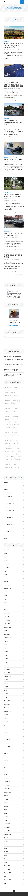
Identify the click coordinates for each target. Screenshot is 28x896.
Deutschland (8, 390)
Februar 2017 (6, 732)
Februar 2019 (7, 662)
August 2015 (6, 795)
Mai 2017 (6, 722)
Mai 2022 (6, 606)
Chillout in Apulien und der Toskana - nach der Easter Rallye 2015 (12, 196)
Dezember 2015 (7, 781)
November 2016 (7, 743)
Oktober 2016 (7, 746)
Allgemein (6, 482)
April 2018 (6, 690)
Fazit (6, 456)
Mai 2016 (6, 764)
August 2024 (6, 571)
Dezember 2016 (7, 739)
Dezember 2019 (7, 634)
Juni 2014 (6, 844)
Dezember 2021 (7, 613)
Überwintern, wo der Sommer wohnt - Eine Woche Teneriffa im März (12, 375)
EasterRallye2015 (8, 157)
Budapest (17, 467)
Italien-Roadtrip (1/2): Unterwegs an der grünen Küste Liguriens (14, 123)
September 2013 (7, 873)
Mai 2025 (6, 553)
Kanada (7, 419)
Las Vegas (13, 445)
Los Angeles (16, 408)
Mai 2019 (6, 651)
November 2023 (7, 581)
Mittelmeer (7, 408)
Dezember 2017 (7, 700)
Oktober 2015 (7, 788)
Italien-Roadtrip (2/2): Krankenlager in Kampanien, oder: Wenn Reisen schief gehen (13, 84)
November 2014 (7, 827)
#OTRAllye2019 (10, 524)
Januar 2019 (6, 665)
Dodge (19, 451)
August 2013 (6, 876)
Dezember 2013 (7, 865)
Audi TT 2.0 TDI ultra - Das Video (14, 160)
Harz (13, 453)
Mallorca (14, 419)
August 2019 (6, 641)
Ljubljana (16, 440)
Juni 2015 (6, 802)
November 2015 (7, 785)
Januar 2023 (6, 595)
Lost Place (7, 469)
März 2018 (6, 693)
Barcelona (14, 435)
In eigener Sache (8, 467)
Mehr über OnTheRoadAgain (14, 325)
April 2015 (6, 809)
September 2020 (7, 627)
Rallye (13, 392)
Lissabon (7, 461)
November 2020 (7, 620)
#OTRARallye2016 (10, 517)
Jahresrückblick (8, 448)
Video (6, 392)
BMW (15, 390)
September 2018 (7, 676)
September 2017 (7, 711)
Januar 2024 (6, 574)
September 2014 (7, 834)
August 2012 (6, 883)
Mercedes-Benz (8, 424)
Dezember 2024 (7, 567)
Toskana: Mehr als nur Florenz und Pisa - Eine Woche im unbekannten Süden (13, 45)
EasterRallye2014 (10, 528)
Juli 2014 (6, 841)
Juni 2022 (6, 602)
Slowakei (20, 456)
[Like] (12, 61)
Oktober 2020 (7, 623)
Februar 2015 (7, 816)
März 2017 (6, 729)
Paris (19, 453)
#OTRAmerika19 (10, 500)
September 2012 (7, 880)
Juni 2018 (6, 683)
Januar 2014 (6, 862)
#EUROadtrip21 (10, 496)
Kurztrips (6, 41)
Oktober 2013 (7, 869)
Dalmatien (7, 443)
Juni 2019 (6, 648)
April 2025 (6, 557)
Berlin (20, 469)
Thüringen (7, 464)
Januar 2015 (6, 820)
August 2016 (6, 753)
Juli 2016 (6, 757)
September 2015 (7, 792)
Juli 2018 (6, 679)
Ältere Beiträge (19, 274)
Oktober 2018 (7, 672)
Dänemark (17, 448)
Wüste (6, 459)
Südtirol (14, 443)
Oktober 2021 (7, 616)
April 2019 (6, 655)
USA (15, 387)
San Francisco (8, 440)
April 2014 (6, 851)
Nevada (7, 432)
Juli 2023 (6, 592)
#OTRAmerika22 (10, 493)
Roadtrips (6, 80)
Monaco (14, 427)
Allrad (14, 464)
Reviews (15, 157)
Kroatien (7, 403)
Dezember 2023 (7, 578)
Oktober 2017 (7, 708)
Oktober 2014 (7, 830)
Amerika (16, 395)
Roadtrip (14, 411)
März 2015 (6, 813)
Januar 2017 (6, 736)
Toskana (7, 416)
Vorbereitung (15, 416)
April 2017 (6, 725)
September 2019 (7, 637)
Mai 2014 (6, 848)
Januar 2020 (6, 630)
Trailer (14, 461)
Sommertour (8, 387)
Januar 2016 (6, 778)
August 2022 (6, 599)
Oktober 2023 (7, 585)
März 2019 (6, 658)
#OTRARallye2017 (10, 521)
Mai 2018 (6, 686)
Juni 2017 (6, 718)
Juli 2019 (6, 644)
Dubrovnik (13, 456)
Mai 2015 (6, 806)
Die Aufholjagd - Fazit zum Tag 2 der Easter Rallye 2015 (14, 234)
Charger (7, 453)
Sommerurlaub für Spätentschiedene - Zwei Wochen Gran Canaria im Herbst (12, 370)
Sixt (12, 459)
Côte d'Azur (14, 432)
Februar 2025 (7, 560)
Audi (14, 403)
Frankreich (15, 400)
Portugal (7, 427)
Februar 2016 (7, 774)
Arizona (7, 451)
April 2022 (6, 609)
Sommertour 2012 (8, 253)
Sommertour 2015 (10, 503)
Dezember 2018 (7, 669)
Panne (14, 469)
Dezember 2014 (7, 823)
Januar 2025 (6, 564)
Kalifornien (7, 400)
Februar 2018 (7, 697)
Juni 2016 (6, 760)
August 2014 (6, 837)
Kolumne (6, 538)
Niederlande (18, 459)
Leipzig (7, 445)
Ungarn (13, 451)
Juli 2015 (6, 799)
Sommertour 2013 (10, 507)
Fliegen (7, 411)
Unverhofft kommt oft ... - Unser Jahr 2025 (12, 356)
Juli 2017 (6, 715)
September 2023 (7, 588)
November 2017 (7, 704)
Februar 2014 (7, 858)
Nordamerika (8, 395)
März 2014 (6, 855)
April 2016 (6, 767)
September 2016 (7, 750)
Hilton (7, 435)
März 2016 (6, 771)
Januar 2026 (6, 550)
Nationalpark (17, 424)
